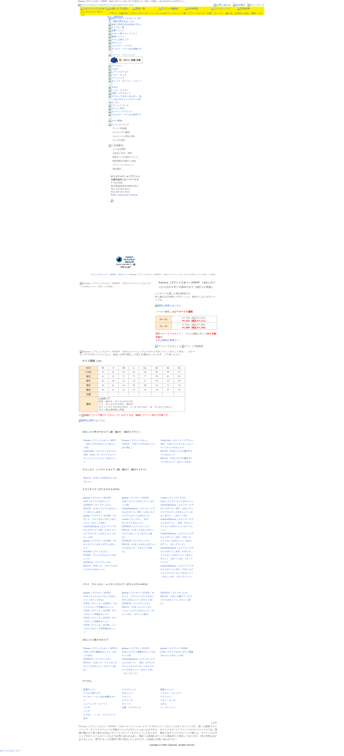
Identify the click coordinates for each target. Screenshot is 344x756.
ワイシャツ (165, 696)
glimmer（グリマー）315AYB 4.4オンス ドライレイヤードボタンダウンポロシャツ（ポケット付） (138, 596)
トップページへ (167, 707)
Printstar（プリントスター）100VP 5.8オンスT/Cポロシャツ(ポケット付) (99, 444)
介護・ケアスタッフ (131, 707)
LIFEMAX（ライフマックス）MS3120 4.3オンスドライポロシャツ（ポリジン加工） (100, 508)
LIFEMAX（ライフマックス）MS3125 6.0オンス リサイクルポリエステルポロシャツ (100, 566)
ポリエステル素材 (121, 132)
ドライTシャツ (129, 689)
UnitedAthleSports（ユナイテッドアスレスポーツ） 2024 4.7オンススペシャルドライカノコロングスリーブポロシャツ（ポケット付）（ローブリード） (138, 666)
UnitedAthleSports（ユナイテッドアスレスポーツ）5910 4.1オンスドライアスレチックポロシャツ (138, 512)
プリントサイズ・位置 (200, 13)
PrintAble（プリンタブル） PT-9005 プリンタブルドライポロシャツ (99, 555)
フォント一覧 (179, 13)
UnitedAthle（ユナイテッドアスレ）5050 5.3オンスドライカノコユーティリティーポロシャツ (177, 444)
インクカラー (163, 13)
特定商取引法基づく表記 (124, 161)
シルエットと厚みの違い (124, 136)
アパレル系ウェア (92, 693)
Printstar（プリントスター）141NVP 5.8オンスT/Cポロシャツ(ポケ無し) (138, 444)
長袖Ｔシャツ (166, 689)
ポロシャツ (123, 274)
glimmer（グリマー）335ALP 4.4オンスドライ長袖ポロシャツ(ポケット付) (138, 652)
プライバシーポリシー (123, 165)
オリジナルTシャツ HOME (103, 274)
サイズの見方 (119, 140)
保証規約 (117, 169)
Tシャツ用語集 (120, 128)
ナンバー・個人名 (223, 13)
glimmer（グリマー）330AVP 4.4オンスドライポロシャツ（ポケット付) (138, 501)
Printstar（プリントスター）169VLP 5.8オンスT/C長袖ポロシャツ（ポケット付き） (101, 652)
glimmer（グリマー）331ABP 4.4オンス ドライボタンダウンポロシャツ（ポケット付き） (99, 519)
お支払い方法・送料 (245, 13)
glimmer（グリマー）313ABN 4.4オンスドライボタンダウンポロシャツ (99, 544)
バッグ (86, 711)
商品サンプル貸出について (125, 157)
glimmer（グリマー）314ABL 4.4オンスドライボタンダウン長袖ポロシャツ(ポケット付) (176, 652)
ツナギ (86, 707)
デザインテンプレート (141, 13)
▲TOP (214, 723)
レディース (127, 700)
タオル (163, 704)
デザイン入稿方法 (118, 13)
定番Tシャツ (89, 689)
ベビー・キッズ (167, 700)
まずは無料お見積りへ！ (168, 340)
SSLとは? (126, 267)
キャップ (126, 704)
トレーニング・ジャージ (95, 704)
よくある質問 (119, 149)
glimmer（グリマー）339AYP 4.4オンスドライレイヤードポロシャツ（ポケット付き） (99, 596)
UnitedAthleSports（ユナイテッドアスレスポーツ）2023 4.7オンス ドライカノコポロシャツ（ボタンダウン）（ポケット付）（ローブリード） (177, 555)
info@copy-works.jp (128, 194)
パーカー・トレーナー (171, 693)
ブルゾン (126, 696)
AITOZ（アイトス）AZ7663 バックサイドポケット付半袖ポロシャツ (99, 628)
